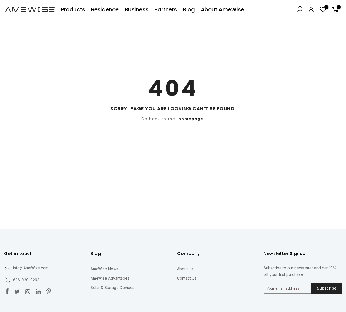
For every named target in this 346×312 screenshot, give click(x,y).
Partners (165, 9)
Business (136, 9)
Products (73, 9)
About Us (185, 268)
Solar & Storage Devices (112, 287)
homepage (191, 118)
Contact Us (187, 278)
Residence (105, 9)
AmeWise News (104, 268)
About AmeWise (222, 9)
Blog (189, 9)
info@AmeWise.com (30, 268)
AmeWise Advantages (110, 278)
